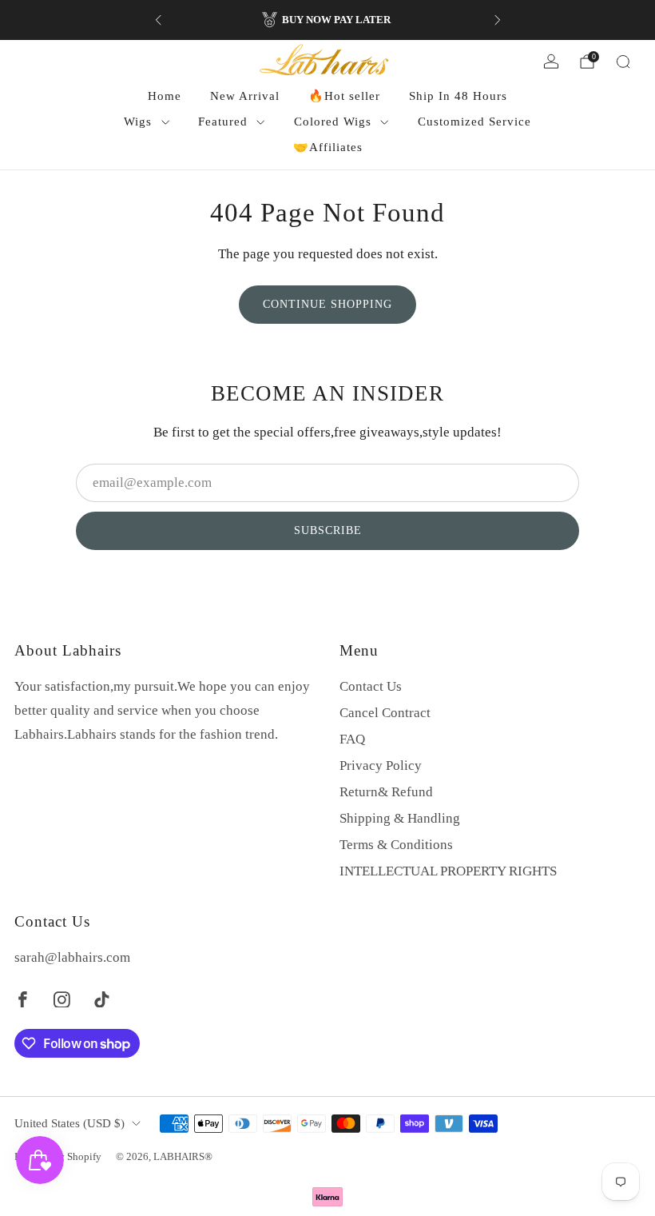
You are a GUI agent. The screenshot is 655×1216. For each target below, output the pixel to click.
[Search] (623, 62)
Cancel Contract (385, 712)
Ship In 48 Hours (458, 96)
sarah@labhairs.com (72, 957)
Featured (223, 121)
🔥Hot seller (344, 96)
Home (164, 96)
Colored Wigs (332, 121)
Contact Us (370, 686)
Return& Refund (386, 791)
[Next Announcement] (497, 20)
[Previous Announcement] (158, 20)
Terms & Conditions (396, 844)
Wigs (138, 121)
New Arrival (245, 96)
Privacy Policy (380, 765)
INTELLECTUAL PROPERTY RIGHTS (448, 871)
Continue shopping (327, 304)
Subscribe (328, 530)
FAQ (352, 739)
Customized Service (474, 121)
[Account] (551, 62)
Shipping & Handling (399, 818)
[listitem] (328, 20)
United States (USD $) (69, 1123)
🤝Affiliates (328, 147)
